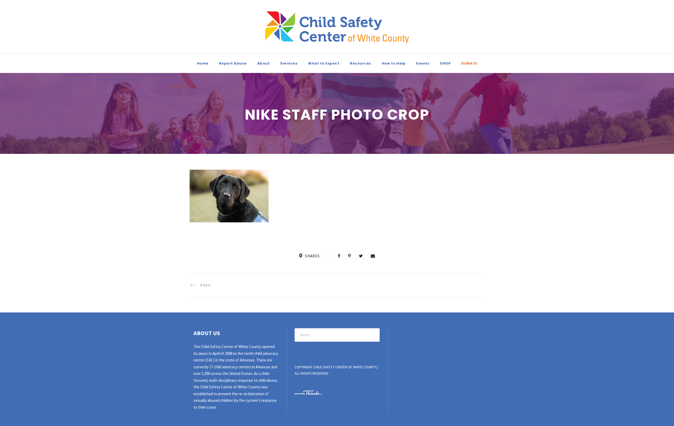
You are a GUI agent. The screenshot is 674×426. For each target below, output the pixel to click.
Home (203, 63)
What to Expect (323, 63)
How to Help (394, 63)
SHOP (445, 63)
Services (289, 63)
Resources (360, 63)
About (263, 63)
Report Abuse (233, 63)
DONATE (469, 63)
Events (422, 63)
